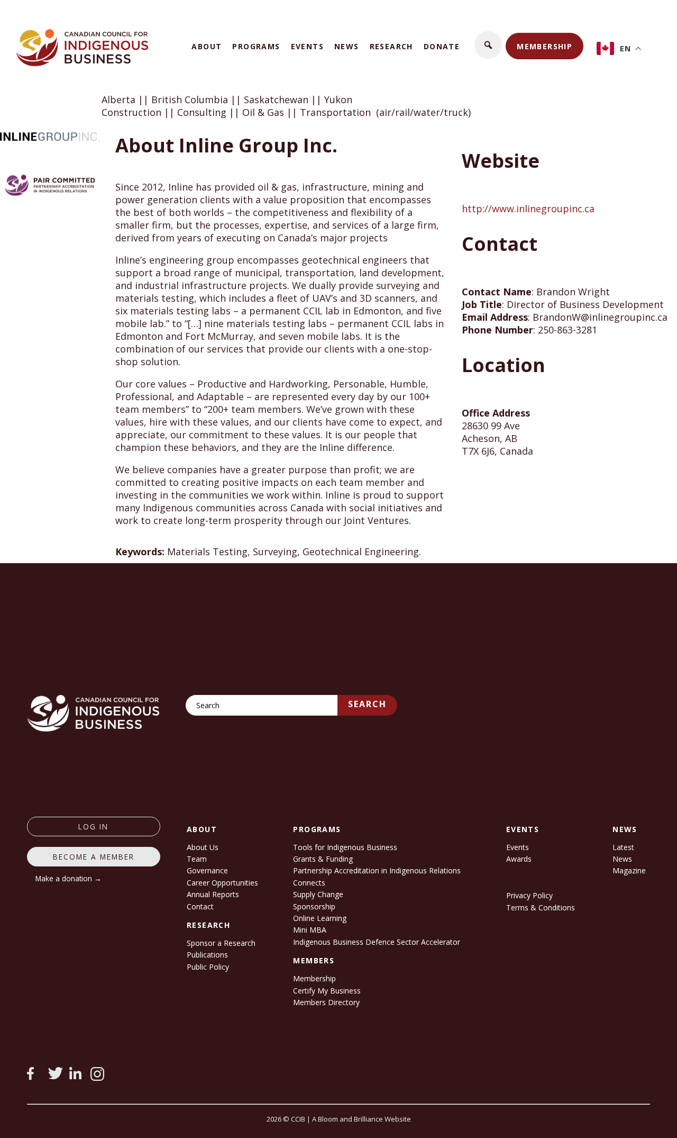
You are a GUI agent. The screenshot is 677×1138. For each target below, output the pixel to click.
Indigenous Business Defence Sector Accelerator (376, 942)
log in (93, 826)
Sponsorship (314, 906)
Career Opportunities (222, 883)
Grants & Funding (323, 859)
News (346, 46)
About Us (202, 847)
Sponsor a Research (221, 943)
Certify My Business (327, 991)
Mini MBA (309, 930)
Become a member (93, 857)
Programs (256, 46)
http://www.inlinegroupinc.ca (528, 208)
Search (367, 704)
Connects (309, 883)
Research (391, 46)
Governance (207, 870)
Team (197, 859)
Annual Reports (213, 894)
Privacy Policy (529, 895)
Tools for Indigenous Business (345, 847)
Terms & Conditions (540, 907)
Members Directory (326, 1002)
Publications (207, 955)
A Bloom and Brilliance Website (361, 1119)
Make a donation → (68, 878)
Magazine (629, 870)
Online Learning (319, 918)
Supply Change (318, 894)
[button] (488, 45)
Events (307, 46)
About (206, 46)
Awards (519, 859)
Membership (544, 46)
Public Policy (208, 967)
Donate (442, 46)
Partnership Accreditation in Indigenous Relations (377, 870)
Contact (200, 906)
